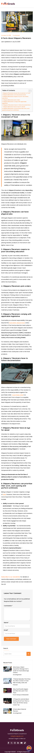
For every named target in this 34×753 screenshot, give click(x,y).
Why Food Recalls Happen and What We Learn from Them (20, 690)
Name (6, 623)
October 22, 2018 (6, 35)
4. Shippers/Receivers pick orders (11, 100)
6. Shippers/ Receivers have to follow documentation (16, 105)
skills (4, 494)
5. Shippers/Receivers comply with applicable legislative (14, 102)
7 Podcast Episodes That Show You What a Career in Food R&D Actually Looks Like (21, 680)
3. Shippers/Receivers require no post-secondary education (15, 97)
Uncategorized (17, 674)
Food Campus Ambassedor (21, 695)
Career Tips (16, 705)
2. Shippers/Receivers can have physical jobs (14, 94)
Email (6, 630)
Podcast (15, 685)
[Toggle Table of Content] (29, 90)
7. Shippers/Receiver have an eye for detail (13, 106)
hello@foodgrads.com (17, 736)
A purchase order (17, 395)
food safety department (17, 323)
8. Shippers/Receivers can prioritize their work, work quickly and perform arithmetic (16, 109)
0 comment (16, 35)
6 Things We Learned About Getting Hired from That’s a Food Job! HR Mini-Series (21, 700)
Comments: (8, 606)
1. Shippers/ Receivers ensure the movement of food (16, 93)
